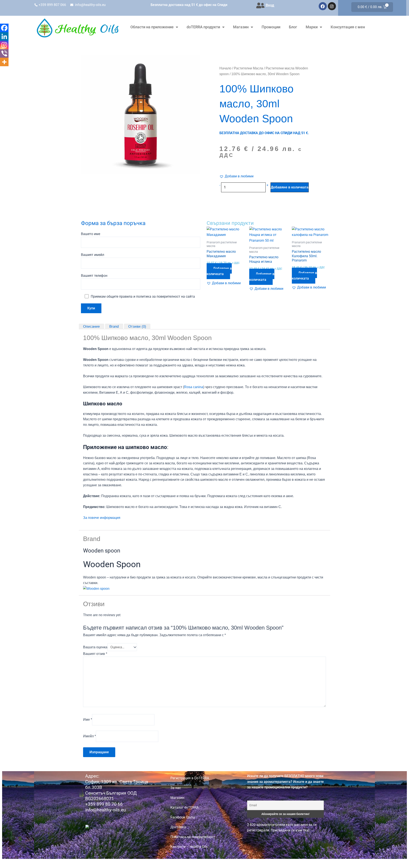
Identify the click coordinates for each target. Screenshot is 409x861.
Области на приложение (152, 27)
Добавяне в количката (289, 187)
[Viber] (4, 53)
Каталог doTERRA (184, 807)
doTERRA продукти (203, 27)
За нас (175, 788)
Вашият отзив (95, 654)
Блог (293, 27)
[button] (236, 176)
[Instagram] (4, 45)
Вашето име (90, 234)
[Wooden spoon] (96, 588)
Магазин (241, 27)
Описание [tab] (91, 326)
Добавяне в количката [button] (219, 271)
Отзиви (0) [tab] (137, 326)
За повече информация (101, 517)
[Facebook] (4, 28)
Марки (312, 27)
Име (87, 719)
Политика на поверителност (192, 837)
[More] (4, 62)
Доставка (178, 827)
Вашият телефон (94, 276)
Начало (225, 68)
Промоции (271, 27)
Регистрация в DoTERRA (189, 778)
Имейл (89, 736)
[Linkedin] (4, 36)
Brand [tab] (114, 326)
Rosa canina (193, 387)
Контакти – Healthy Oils (189, 847)
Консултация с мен (348, 27)
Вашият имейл (92, 255)
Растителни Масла (248, 68)
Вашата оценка (95, 647)
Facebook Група (182, 817)
